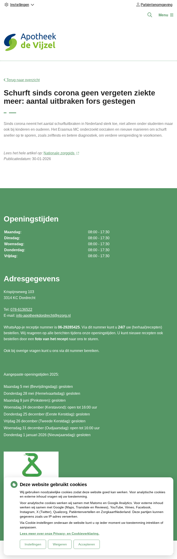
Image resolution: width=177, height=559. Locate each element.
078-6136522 (21, 309)
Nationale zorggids (59, 153)
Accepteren (86, 544)
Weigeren (60, 544)
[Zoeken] (150, 15)
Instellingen (33, 544)
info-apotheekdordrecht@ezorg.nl (43, 315)
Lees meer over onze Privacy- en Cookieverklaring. (59, 533)
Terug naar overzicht (23, 80)
